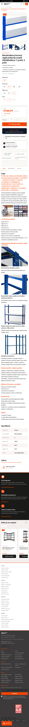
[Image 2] (11, 47)
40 (9, 93)
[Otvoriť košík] (26, 4)
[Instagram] (5, 646)
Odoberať (14, 693)
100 (14, 87)
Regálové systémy (5, 627)
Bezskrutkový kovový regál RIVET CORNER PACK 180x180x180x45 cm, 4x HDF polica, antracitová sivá (8, 548)
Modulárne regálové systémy (7, 619)
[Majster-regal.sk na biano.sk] (18, 708)
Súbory (19, 168)
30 (4, 93)
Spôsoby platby (18, 656)
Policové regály (4, 573)
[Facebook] (2, 646)
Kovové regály (4, 615)
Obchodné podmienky (6, 664)
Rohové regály (4, 617)
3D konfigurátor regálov (6, 674)
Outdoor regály (4, 625)
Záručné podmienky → (6, 516)
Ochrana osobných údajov (6, 667)
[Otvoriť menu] (2, 4)
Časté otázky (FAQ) (19, 658)
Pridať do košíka (9, 556)
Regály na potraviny (5, 608)
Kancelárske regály (5, 599)
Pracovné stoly (4, 577)
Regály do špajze (5, 610)
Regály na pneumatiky (6, 584)
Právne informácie (5, 669)
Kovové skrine (4, 590)
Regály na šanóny (5, 601)
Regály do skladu (5, 568)
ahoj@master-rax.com (6, 641)
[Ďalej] (26, 47)
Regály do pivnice (5, 588)
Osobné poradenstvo (19, 653)
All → (26, 522)
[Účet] (24, 4)
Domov (2, 7)
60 (4, 87)
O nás (16, 651)
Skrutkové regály (4, 623)
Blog (2, 651)
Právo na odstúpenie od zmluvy (20, 664)
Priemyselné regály (5, 575)
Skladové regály (8, 7)
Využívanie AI (18, 667)
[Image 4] (24, 47)
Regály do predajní (5, 603)
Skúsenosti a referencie (6, 655)
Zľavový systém (18, 655)
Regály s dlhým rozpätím (6, 572)
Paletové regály (4, 570)
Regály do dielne (4, 582)
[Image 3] (18, 47)
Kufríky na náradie (5, 594)
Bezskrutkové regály (5, 621)
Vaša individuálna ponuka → (8, 487)
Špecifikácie (11, 168)
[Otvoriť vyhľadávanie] (21, 4)
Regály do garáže (5, 586)
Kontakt (3, 653)
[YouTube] (7, 646)
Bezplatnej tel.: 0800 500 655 (7, 643)
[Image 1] (5, 47)
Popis (4, 168)
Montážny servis (4, 658)
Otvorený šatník (4, 606)
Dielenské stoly (4, 592)
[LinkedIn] (10, 646)
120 (19, 87)
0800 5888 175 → (5, 502)
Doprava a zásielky (5, 656)
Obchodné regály (5, 605)
